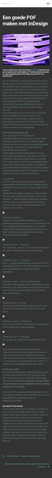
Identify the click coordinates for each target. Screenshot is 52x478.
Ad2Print (34, 70)
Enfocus (10, 398)
